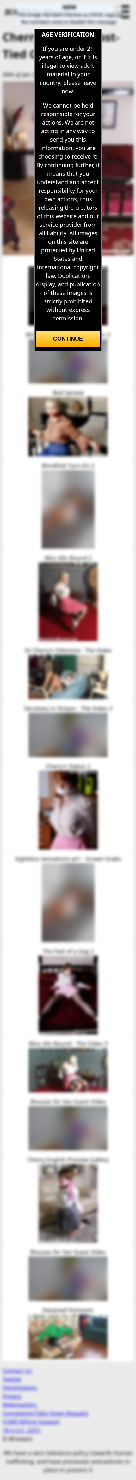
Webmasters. (20, 1404)
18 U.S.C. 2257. (22, 1430)
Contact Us (17, 1370)
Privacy (12, 1396)
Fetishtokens (20, 1387)
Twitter (12, 1379)
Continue (68, 339)
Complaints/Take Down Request (45, 1413)
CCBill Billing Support (31, 1421)
